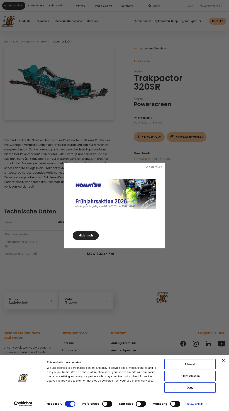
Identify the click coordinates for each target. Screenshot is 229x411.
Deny (190, 387)
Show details (195, 403)
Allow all (190, 364)
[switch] (107, 404)
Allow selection (190, 375)
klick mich (86, 235)
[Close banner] (223, 360)
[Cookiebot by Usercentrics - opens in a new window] (23, 404)
